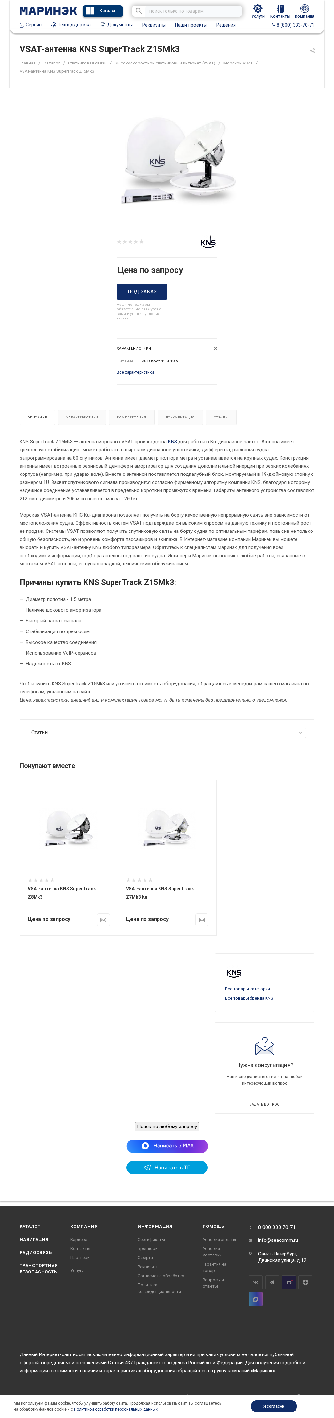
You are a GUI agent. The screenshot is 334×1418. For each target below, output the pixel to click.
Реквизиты (154, 25)
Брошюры (148, 1248)
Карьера (78, 1239)
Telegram (272, 1282)
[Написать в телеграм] (167, 1172)
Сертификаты (151, 1239)
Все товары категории (247, 988)
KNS (172, 442)
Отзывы (221, 417)
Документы (119, 24)
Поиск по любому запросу (167, 1126)
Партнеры (80, 1257)
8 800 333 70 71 (277, 1227)
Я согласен (273, 1406)
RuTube (289, 1282)
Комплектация (131, 417)
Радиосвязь (36, 1252)
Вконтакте (256, 1282)
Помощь (213, 1226)
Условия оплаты (219, 1239)
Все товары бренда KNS (249, 998)
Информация (155, 1226)
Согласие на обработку (161, 1275)
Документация (180, 417)
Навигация (34, 1239)
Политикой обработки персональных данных (116, 1409)
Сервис (33, 24)
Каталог (107, 10)
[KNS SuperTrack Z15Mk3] (177, 159)
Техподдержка (73, 24)
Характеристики (82, 417)
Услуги (77, 1270)
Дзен (305, 1282)
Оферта (145, 1257)
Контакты (80, 1248)
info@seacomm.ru (278, 1240)
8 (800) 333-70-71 (294, 25)
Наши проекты (191, 25)
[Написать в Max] (167, 1146)
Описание (37, 417)
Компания (84, 1226)
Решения (226, 25)
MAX (256, 1299)
